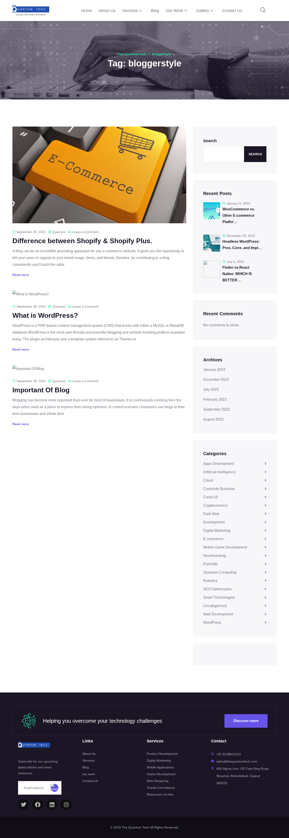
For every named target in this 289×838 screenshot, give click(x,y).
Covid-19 (210, 497)
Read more (20, 275)
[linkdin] (52, 804)
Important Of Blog (41, 390)
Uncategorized (215, 606)
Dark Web (211, 514)
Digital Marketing (216, 530)
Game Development (161, 774)
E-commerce (213, 539)
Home (86, 10)
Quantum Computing (219, 572)
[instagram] (66, 804)
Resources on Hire (160, 794)
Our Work (174, 10)
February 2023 (215, 399)
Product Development (162, 754)
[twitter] (23, 804)
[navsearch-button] (263, 10)
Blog (155, 10)
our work (88, 774)
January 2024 (214, 370)
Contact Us (232, 10)
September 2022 (216, 409)
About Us (107, 10)
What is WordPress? (45, 315)
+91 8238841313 (228, 754)
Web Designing (157, 781)
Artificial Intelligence (219, 472)
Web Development (218, 614)
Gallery (202, 10)
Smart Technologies (219, 597)
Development (214, 522)
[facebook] (37, 804)
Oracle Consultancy (161, 787)
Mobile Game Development (225, 547)
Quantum (58, 232)
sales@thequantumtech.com (236, 761)
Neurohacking (214, 556)
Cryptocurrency (215, 505)
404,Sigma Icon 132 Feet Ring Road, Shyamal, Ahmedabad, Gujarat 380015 (242, 776)
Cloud (208, 480)
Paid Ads (210, 564)
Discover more (246, 721)
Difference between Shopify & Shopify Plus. (82, 241)
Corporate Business (219, 489)
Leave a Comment (85, 232)
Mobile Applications (160, 767)
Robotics (210, 581)
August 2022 (213, 419)
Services (130, 10)
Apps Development (218, 464)
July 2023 (211, 389)
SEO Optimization (217, 589)
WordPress (212, 622)
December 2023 (216, 379)
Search (210, 141)
